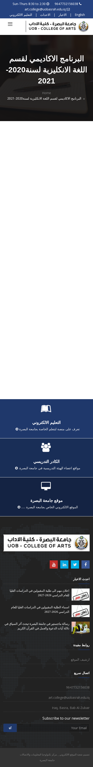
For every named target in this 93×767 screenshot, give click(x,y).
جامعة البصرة (47, 760)
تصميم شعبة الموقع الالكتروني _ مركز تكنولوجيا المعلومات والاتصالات (55, 754)
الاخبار (62, 14)
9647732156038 (66, 4)
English (80, 14)
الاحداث (45, 14)
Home (46, 93)
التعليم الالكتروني (20, 14)
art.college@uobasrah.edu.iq (45, 9)
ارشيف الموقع (80, 659)
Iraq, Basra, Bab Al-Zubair (71, 708)
